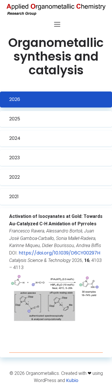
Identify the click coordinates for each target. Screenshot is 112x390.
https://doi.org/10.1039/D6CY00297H (59, 253)
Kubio (72, 380)
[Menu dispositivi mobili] (57, 24)
